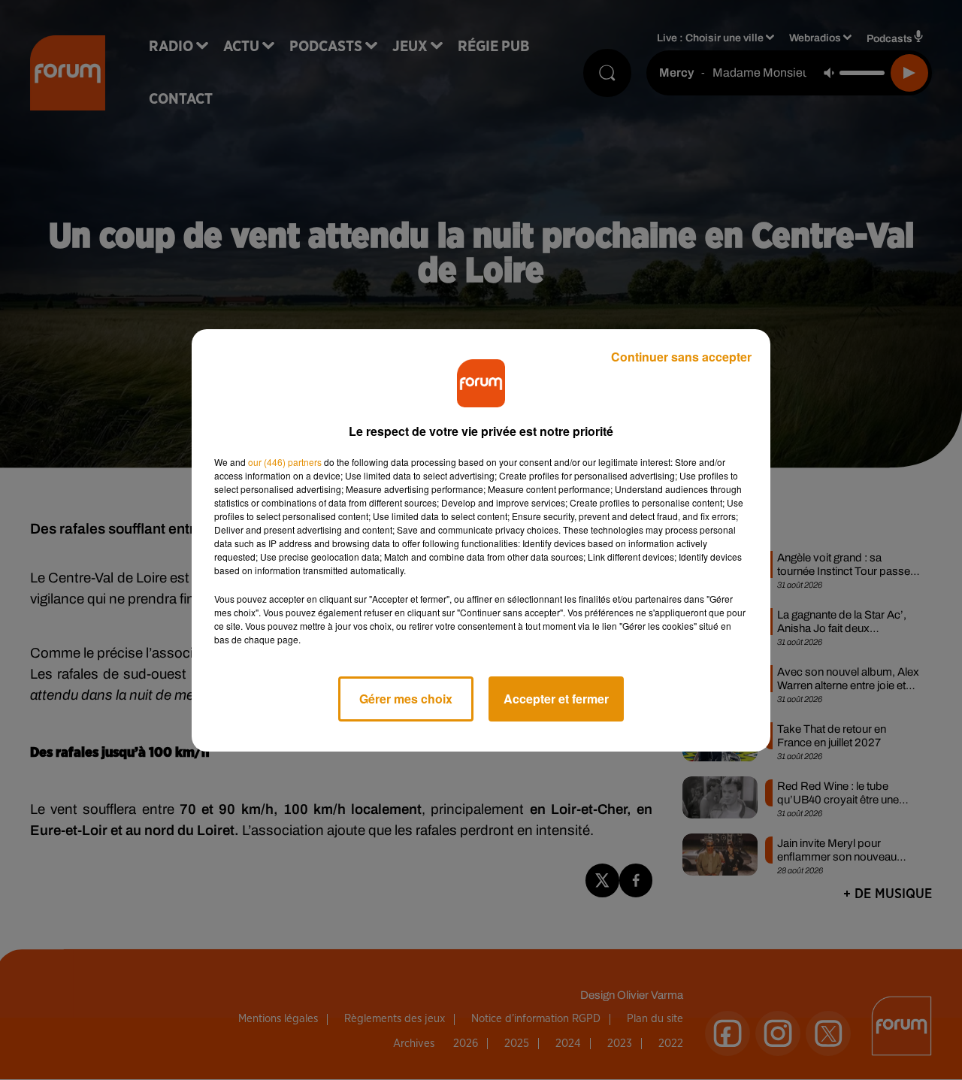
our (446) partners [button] (285, 461)
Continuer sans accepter (681, 356)
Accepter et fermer (556, 698)
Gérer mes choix (405, 698)
